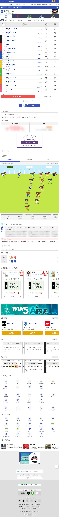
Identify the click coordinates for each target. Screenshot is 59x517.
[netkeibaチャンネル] (31, 500)
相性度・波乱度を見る (29, 142)
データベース (45, 4)
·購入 (29, 17)
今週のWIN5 (41, 420)
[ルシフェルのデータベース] (9, 91)
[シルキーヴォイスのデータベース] (9, 54)
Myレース (29, 431)
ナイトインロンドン (11, 40)
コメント (15, 20)
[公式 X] (19, 500)
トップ (2, 4)
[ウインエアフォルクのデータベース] (9, 29)
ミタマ (7, 44)
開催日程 (6, 420)
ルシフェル (9, 89)
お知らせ (21, 504)
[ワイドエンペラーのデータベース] (9, 74)
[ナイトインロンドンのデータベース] (9, 42)
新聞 (6, 20)
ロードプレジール (10, 81)
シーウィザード (10, 60)
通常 (2, 20)
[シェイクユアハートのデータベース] (9, 87)
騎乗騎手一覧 (6, 425)
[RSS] (39, 500)
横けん (34, 272)
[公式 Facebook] (23, 500)
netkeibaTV (33, 4)
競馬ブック (10, 323)
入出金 (52, 425)
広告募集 (33, 506)
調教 (10, 20)
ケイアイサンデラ (10, 36)
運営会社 (35, 508)
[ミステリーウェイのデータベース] (9, 70)
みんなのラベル (35, 20)
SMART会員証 (36, 511)
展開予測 (10, 159)
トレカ (55, 4)
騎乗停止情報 (29, 425)
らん (57, 272)
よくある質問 (37, 504)
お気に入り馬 (18, 425)
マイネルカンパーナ (11, 77)
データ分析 (41, 17)
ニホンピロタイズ (10, 65)
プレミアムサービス (28, 504)
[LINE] (27, 500)
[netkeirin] (29, 485)
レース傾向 (53, 420)
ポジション (49, 159)
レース (11, 4)
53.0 (40, 46)
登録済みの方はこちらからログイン (29, 145)
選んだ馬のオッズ (17, 96)
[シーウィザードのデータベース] (9, 62)
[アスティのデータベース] (9, 58)
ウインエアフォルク (12, 28)
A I (14, 4)
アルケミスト (13, 272)
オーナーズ (22, 511)
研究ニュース (33, 323)
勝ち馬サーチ (29, 436)
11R (20, 7)
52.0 (40, 54)
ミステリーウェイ (10, 69)
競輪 (54, 1)
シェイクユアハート (11, 85)
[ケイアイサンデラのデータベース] (9, 38)
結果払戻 (53, 17)
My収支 (17, 431)
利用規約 (21, 506)
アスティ (9, 56)
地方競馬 (39, 4)
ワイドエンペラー (10, 73)
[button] (57, 241)
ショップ (51, 4)
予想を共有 (48, 96)
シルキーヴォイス (10, 52)
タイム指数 (20, 20)
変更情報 (41, 425)
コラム (27, 4)
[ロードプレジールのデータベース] (9, 83)
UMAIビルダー (22, 4)
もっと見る (55, 318)
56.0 (39, 42)
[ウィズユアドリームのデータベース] (9, 34)
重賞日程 (29, 420)
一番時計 (41, 436)
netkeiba (10, 1)
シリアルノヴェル (10, 48)
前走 (18, 360)
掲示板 (29, 20)
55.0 (40, 29)
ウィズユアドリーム (11, 32)
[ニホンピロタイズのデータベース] (9, 66)
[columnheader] (1, 24)
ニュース (7, 4)
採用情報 (38, 506)
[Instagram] (35, 500)
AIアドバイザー (18, 436)
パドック (42, 20)
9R (17, 7)
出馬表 (6, 17)
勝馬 (52, 323)
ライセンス (26, 506)
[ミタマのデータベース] (9, 46)
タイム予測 (29, 159)
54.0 (40, 66)
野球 (30, 511)
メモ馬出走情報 (41, 431)
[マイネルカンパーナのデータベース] (9, 78)
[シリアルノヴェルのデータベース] (9, 50)
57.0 (40, 38)
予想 (17, 4)
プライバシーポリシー (27, 508)
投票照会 (6, 431)
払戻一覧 (18, 420)
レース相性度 (52, 431)
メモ (25, 20)
